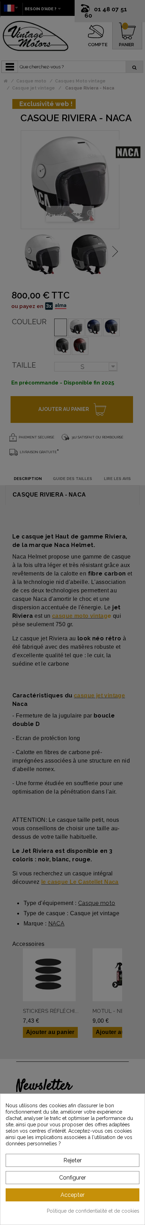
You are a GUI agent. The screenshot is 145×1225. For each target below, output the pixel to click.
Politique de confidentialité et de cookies (93, 1211)
